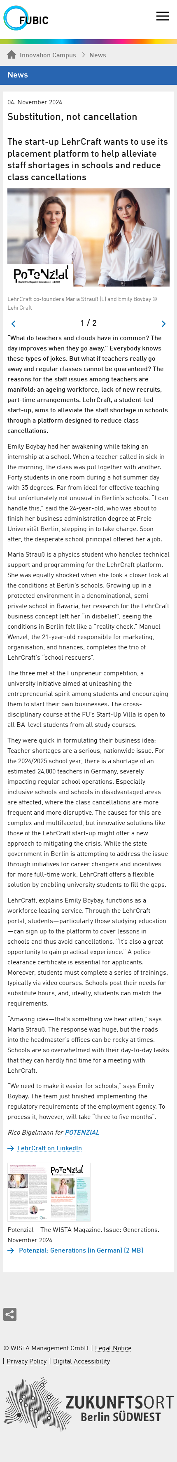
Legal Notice (113, 1348)
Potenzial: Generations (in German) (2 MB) (80, 1251)
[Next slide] (163, 323)
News (97, 55)
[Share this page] (10, 1314)
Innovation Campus (48, 55)
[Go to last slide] (13, 323)
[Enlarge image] (88, 237)
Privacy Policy (27, 1362)
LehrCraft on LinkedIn (49, 1148)
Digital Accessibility (81, 1362)
